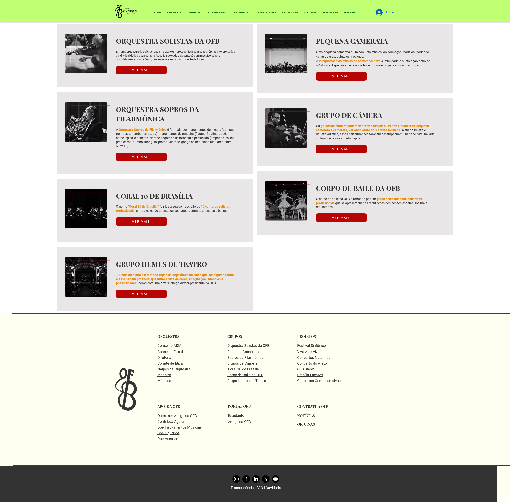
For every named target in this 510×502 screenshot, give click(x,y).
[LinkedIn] (256, 479)
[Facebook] (246, 479)
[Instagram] (236, 479)
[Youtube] (275, 479)
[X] (266, 479)
